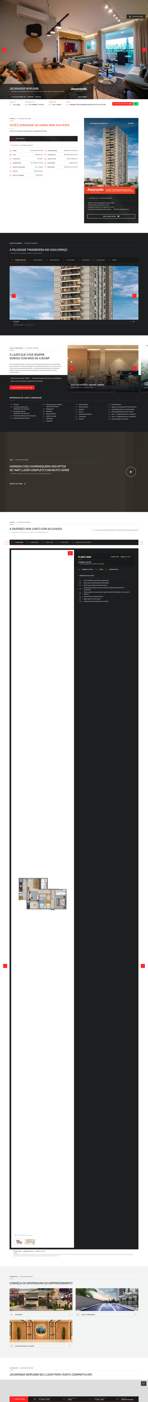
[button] (70, 1399)
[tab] (18, 138)
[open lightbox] (131, 471)
